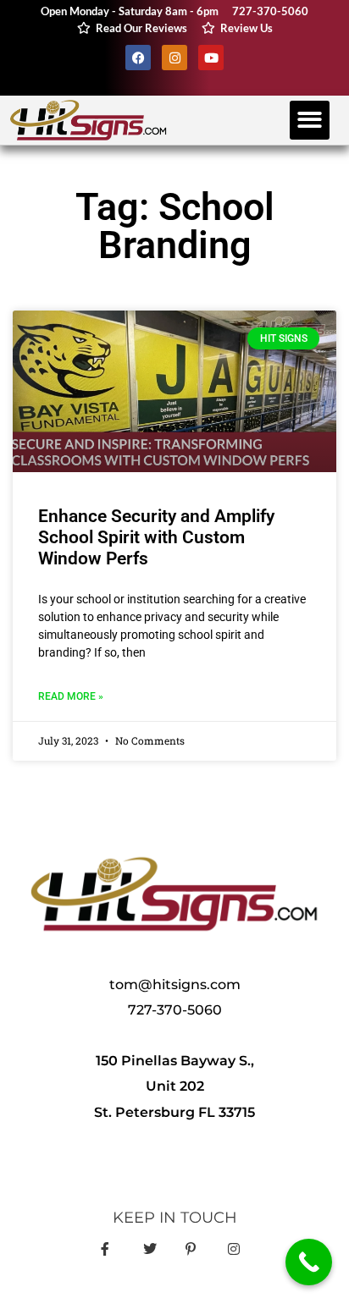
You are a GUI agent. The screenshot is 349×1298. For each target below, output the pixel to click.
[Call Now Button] (308, 1262)
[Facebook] (138, 57)
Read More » (70, 696)
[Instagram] (174, 57)
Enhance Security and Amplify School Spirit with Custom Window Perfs (156, 537)
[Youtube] (211, 57)
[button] (310, 120)
